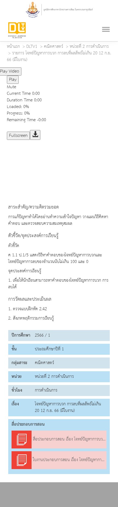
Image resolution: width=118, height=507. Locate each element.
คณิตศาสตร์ (53, 47)
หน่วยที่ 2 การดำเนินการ (89, 47)
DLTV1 (31, 47)
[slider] (45, 69)
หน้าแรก (13, 47)
